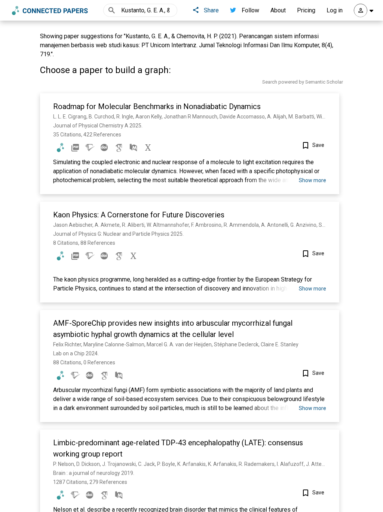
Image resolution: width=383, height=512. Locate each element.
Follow (250, 10)
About (278, 10)
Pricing (306, 10)
